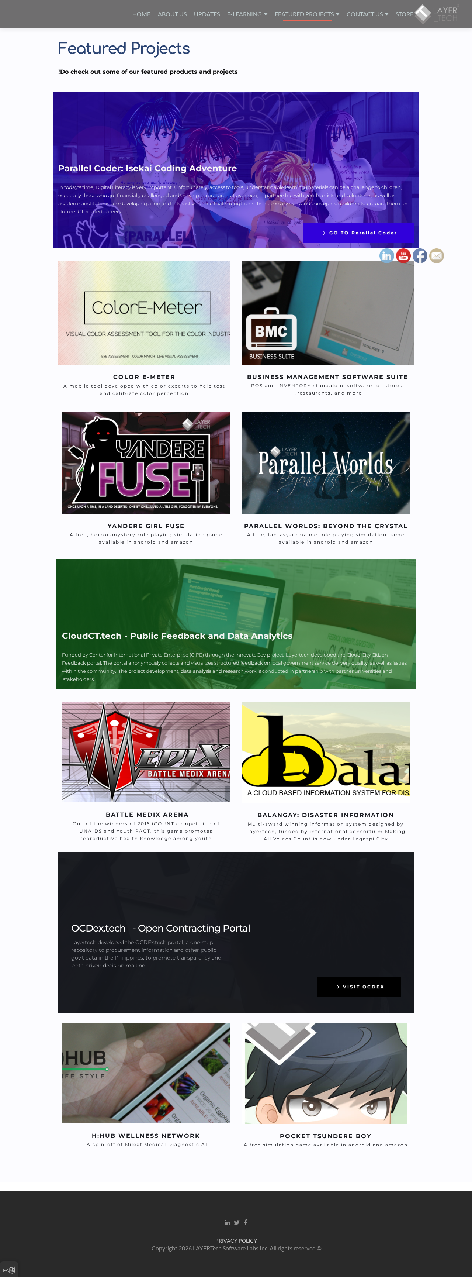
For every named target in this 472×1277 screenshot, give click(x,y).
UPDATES (207, 13)
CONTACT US (365, 13)
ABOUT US (172, 13)
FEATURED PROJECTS (304, 13)
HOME (141, 13)
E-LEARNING (244, 13)
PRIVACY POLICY (236, 1241)
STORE (404, 13)
